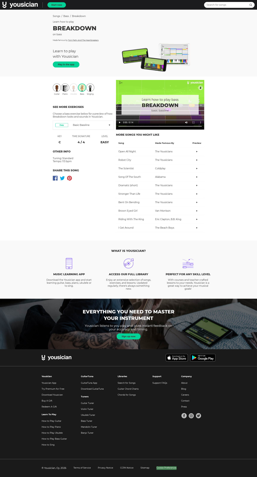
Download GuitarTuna (92, 389)
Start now (56, 5)
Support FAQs (159, 383)
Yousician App (49, 383)
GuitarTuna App (89, 383)
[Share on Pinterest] (69, 178)
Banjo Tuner (87, 433)
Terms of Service (82, 467)
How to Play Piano (51, 427)
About (184, 383)
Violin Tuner (87, 409)
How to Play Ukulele (52, 433)
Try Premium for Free (53, 389)
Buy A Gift (47, 400)
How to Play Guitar (51, 421)
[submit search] (250, 4)
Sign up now (128, 336)
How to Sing (48, 444)
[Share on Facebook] (55, 178)
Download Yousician (52, 394)
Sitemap (145, 467)
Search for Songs (126, 383)
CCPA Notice (126, 467)
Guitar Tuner (87, 403)
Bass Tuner (86, 421)
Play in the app (66, 64)
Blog (183, 389)
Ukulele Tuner (88, 415)
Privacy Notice (105, 467)
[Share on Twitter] (62, 178)
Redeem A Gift (49, 406)
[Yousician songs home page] (20, 5)
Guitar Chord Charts (128, 389)
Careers (185, 394)
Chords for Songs (127, 394)
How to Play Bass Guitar (54, 438)
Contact (185, 400)
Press (184, 406)
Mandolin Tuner (89, 427)
